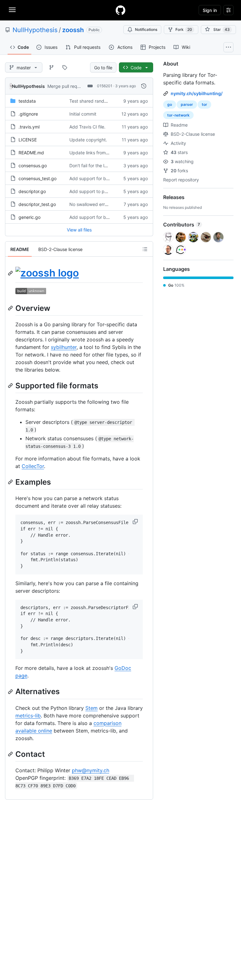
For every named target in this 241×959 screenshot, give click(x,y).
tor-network (178, 115)
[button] (135, 521)
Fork (183, 29)
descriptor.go (32, 191)
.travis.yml (29, 126)
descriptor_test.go (37, 204)
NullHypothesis (35, 30)
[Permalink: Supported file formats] (11, 385)
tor (204, 104)
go (169, 104)
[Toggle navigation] (12, 9)
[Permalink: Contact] (11, 754)
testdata (27, 101)
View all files (79, 229)
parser (187, 104)
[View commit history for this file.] (143, 86)
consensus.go (33, 165)
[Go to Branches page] (51, 67)
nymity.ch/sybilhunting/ (196, 93)
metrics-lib (28, 715)
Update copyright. (88, 139)
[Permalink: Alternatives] (11, 691)
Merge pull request (66, 86)
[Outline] (145, 249)
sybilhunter (64, 347)
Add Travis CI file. (87, 126)
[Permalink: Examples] (11, 481)
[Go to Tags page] (64, 67)
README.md (31, 152)
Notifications (146, 29)
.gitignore (28, 114)
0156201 (104, 85)
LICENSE (28, 139)
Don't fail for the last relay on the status (109, 165)
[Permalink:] (11, 273)
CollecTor (33, 466)
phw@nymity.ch (90, 770)
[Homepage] (120, 10)
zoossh (73, 30)
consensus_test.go (37, 178)
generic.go (29, 217)
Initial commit (82, 114)
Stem (91, 708)
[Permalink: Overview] (11, 308)
